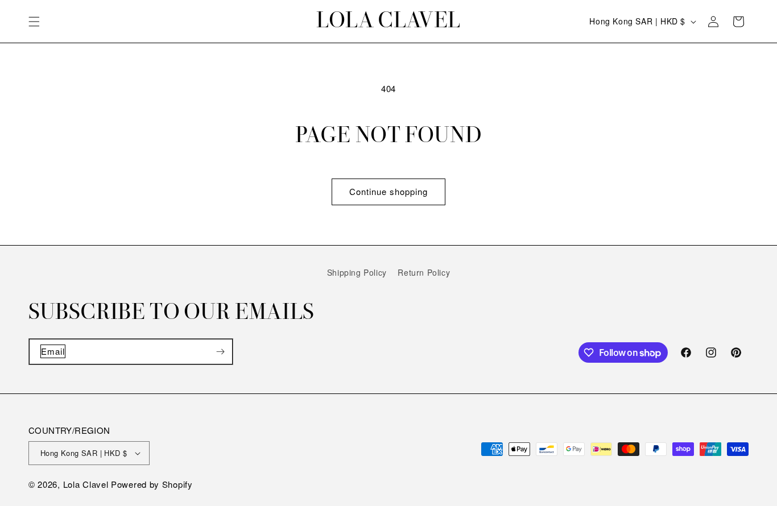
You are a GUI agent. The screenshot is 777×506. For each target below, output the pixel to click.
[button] (34, 21)
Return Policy (424, 272)
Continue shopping (388, 191)
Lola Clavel (86, 484)
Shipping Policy (357, 272)
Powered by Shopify (152, 484)
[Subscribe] (220, 351)
